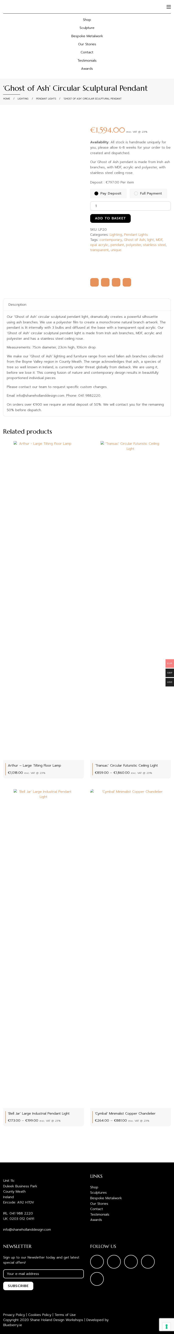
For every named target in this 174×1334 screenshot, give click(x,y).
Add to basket (110, 218)
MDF (159, 239)
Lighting (23, 99)
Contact (87, 52)
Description (17, 304)
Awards (87, 68)
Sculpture (87, 27)
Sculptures (98, 1192)
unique (116, 250)
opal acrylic (99, 244)
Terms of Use (65, 1314)
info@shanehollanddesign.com (27, 1229)
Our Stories (87, 44)
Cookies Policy (39, 1314)
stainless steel (154, 244)
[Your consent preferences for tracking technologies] (167, 1327)
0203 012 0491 (22, 1218)
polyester (133, 244)
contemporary (111, 239)
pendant (117, 244)
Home (6, 99)
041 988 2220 (21, 1213)
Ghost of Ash (134, 239)
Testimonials (87, 60)
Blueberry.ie (12, 1325)
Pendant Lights (46, 99)
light (150, 239)
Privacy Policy (14, 1314)
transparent (99, 250)
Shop (87, 19)
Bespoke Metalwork (87, 36)
